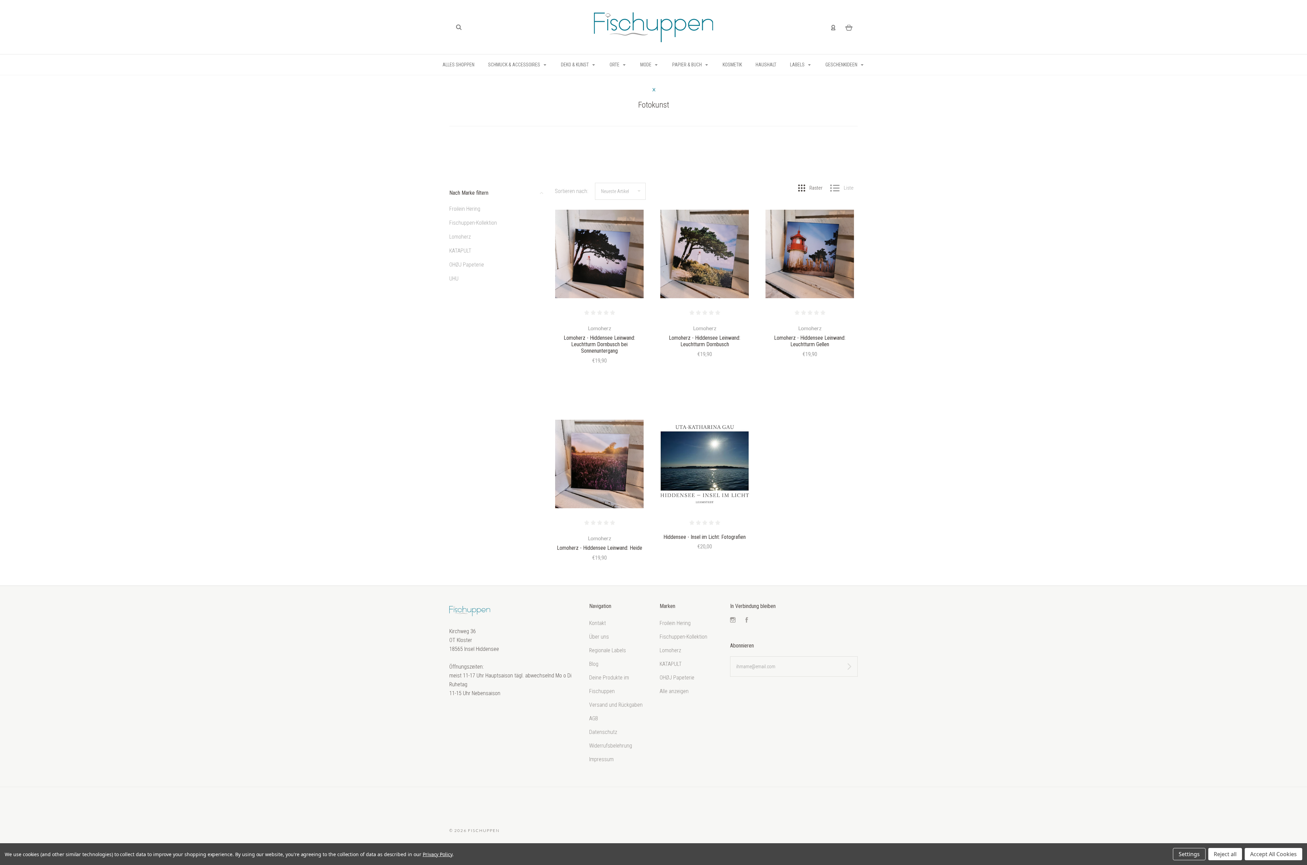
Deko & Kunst (575, 64)
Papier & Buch (687, 64)
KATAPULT (460, 250)
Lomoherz (460, 237)
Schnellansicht (599, 254)
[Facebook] (746, 621)
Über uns (599, 637)
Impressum (601, 759)
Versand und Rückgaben (616, 705)
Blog (593, 664)
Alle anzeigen (674, 691)
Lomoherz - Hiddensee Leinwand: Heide (599, 548)
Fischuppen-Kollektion (473, 223)
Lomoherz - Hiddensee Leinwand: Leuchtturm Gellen (809, 341)
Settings (1189, 854)
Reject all (1225, 854)
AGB (593, 718)
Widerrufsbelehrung (610, 745)
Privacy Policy (437, 854)
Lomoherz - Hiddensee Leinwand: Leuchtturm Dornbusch (704, 341)
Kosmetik (732, 64)
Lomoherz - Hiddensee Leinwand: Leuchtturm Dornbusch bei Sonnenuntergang (599, 344)
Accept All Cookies (1273, 854)
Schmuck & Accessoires (514, 64)
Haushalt (766, 64)
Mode (646, 64)
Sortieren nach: (571, 191)
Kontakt (597, 623)
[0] (849, 27)
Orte (615, 64)
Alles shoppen (458, 64)
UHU (453, 278)
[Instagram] (733, 621)
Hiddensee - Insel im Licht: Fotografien (704, 537)
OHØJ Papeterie (466, 264)
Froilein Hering (464, 209)
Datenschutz (603, 732)
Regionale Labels (607, 650)
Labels (798, 64)
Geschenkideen (841, 64)
